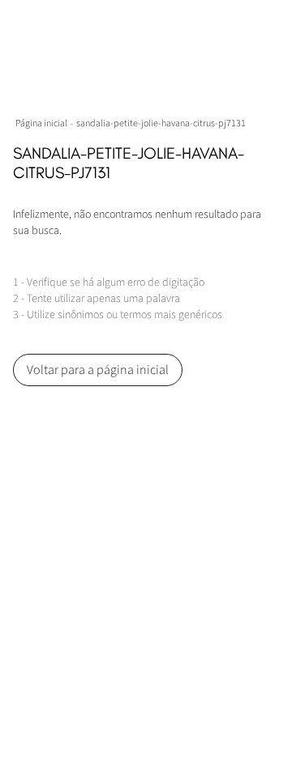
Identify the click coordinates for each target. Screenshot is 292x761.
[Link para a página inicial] (43, 123)
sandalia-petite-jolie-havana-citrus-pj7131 (161, 123)
